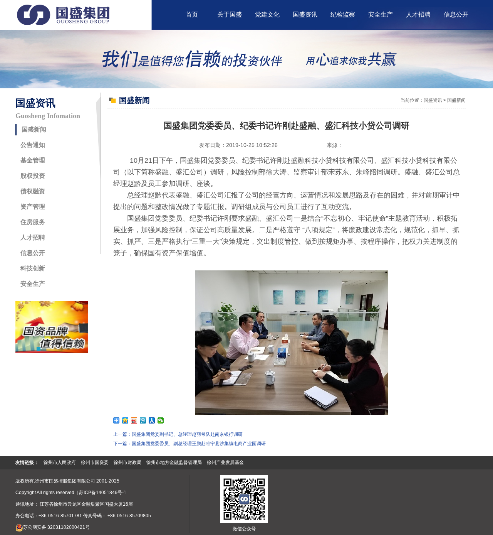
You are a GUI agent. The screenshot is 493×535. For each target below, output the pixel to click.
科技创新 (32, 268)
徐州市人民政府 (60, 462)
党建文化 (267, 14)
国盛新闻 (34, 129)
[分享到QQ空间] (125, 420)
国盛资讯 (305, 14)
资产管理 (32, 206)
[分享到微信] (161, 420)
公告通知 (32, 145)
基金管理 (32, 160)
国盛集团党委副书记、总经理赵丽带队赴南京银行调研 (187, 434)
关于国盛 (229, 14)
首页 (192, 14)
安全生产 (380, 14)
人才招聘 (418, 14)
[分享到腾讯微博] (143, 420)
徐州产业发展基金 (225, 462)
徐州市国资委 (95, 462)
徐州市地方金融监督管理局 (174, 462)
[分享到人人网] (152, 420)
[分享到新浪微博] (134, 420)
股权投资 (32, 175)
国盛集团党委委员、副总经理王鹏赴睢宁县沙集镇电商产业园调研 (199, 443)
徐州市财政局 (127, 462)
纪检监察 (342, 14)
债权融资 (32, 191)
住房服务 (32, 222)
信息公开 (456, 14)
